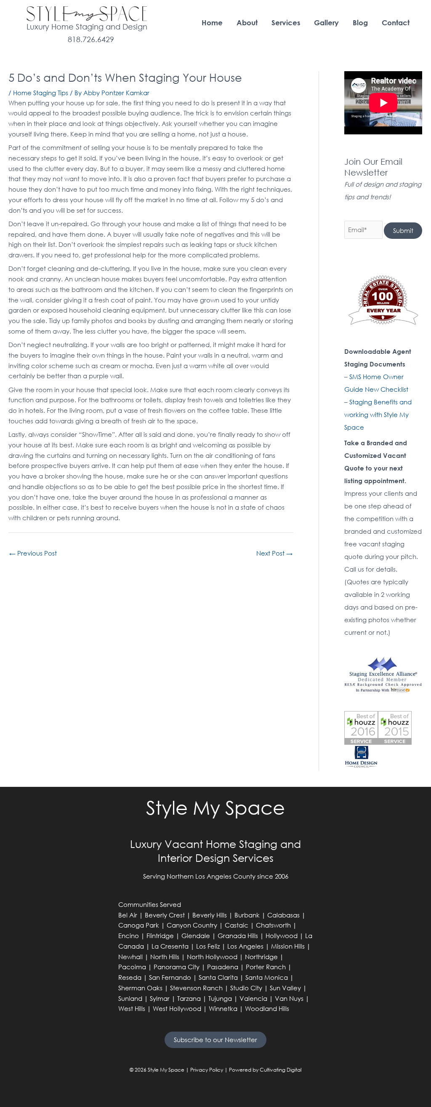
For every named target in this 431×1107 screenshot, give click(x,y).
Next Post (274, 553)
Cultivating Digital (280, 1070)
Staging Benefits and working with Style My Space (378, 414)
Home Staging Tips (40, 92)
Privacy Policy (206, 1070)
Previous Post (33, 553)
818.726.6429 (91, 39)
